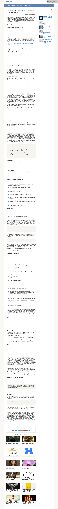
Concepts (25, 5)
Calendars (8, 5)
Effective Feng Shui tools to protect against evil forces (47, 26)
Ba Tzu (21, 5)
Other (29, 5)
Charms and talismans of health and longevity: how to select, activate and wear (47, 22)
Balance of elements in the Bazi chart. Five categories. (47, 12)
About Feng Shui (10, 1)
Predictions (13, 5)
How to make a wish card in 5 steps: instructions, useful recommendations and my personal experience (47, 31)
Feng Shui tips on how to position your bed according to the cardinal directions (47, 36)
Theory (17, 5)
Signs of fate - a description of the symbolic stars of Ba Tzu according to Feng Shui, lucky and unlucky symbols (47, 17)
